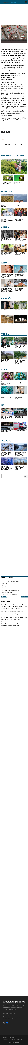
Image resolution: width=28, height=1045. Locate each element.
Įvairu (4, 370)
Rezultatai (24, 596)
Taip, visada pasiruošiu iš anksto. (10, 583)
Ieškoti (25, 476)
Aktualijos (6, 192)
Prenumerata (6, 1039)
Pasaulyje (6, 441)
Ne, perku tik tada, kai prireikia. (10, 594)
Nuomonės (6, 298)
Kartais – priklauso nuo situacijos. (11, 588)
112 (2, 405)
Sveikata (5, 263)
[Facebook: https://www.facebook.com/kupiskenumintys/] (7, 1023)
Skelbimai (5, 1037)
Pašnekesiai (12, 1037)
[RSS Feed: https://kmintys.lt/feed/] (4, 1023)
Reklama (13, 1039)
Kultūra (5, 227)
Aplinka (5, 334)
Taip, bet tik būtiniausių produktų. (11, 586)
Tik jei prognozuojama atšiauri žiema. (12, 590)
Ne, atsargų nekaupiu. (8, 592)
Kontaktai (19, 1039)
